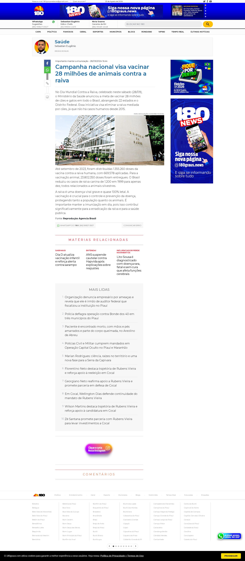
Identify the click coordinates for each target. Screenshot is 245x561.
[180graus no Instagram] (201, 1)
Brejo (95, 520)
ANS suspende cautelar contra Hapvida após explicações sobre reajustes (98, 259)
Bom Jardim (68, 520)
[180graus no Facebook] (207, 1)
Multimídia (153, 495)
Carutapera (188, 535)
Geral (83, 32)
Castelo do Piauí (190, 539)
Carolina (187, 531)
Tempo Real (177, 32)
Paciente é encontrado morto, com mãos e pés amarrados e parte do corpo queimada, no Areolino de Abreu (100, 331)
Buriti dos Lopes (129, 504)
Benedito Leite (38, 527)
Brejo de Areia (98, 523)
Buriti (95, 531)
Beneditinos (37, 523)
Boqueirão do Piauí (100, 508)
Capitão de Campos (192, 512)
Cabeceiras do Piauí (131, 516)
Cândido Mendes (160, 535)
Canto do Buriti (190, 504)
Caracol (187, 520)
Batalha (35, 504)
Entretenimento (75, 495)
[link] (47, 63)
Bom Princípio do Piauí (72, 535)
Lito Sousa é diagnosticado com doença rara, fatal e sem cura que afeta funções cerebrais (129, 262)
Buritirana (127, 512)
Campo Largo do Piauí (163, 520)
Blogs (131, 32)
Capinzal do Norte (191, 508)
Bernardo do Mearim (40, 535)
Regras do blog (62, 51)
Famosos (68, 32)
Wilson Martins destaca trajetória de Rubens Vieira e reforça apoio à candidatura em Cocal (101, 408)
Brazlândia (97, 516)
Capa (38, 32)
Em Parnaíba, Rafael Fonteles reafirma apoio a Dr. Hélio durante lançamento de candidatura (193, 11)
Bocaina (66, 516)
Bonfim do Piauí (99, 504)
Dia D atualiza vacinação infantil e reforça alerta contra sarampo (67, 258)
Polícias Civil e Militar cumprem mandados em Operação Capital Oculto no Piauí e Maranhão (97, 345)
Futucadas (188, 495)
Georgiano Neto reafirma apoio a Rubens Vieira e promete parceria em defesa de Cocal (99, 383)
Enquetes (205, 495)
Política (52, 32)
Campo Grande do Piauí (163, 516)
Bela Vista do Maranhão (41, 512)
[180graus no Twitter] (204, 1)
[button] (122, 556)
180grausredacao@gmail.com (55, 1)
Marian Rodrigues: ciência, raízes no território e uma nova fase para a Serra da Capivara (101, 358)
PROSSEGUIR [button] (230, 556)
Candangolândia (160, 531)
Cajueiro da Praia (130, 535)
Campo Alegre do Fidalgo (164, 512)
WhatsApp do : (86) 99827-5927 (77, 225)
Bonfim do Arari (69, 539)
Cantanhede (159, 539)
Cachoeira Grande (130, 520)
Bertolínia (36, 539)
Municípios (116, 32)
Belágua (35, 508)
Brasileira (96, 512)
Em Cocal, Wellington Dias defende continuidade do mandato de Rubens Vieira (101, 396)
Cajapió (126, 523)
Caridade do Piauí (191, 527)
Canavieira (158, 527)
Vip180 (162, 32)
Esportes (98, 32)
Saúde (62, 41)
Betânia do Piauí (69, 504)
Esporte (107, 495)
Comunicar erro (132, 225)
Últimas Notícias (200, 32)
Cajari (125, 527)
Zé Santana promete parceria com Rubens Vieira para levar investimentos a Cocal (98, 421)
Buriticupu (97, 539)
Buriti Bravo (98, 535)
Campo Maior (159, 523)
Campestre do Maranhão (164, 504)
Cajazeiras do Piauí (131, 531)
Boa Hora (66, 508)
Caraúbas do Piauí (191, 523)
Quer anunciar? (79, 1)
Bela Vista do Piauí (39, 516)
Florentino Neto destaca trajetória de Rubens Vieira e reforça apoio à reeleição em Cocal (100, 371)
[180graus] (39, 10)
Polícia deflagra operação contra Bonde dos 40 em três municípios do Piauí (99, 316)
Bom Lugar (67, 531)
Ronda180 (146, 32)
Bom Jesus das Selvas (71, 527)
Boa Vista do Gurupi (71, 512)
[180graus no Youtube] (210, 1)
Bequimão (36, 531)
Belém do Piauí (38, 520)
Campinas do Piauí (161, 508)
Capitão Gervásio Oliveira (194, 516)
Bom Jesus (67, 523)
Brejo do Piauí (98, 527)
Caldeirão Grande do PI (132, 539)
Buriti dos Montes (130, 508)
